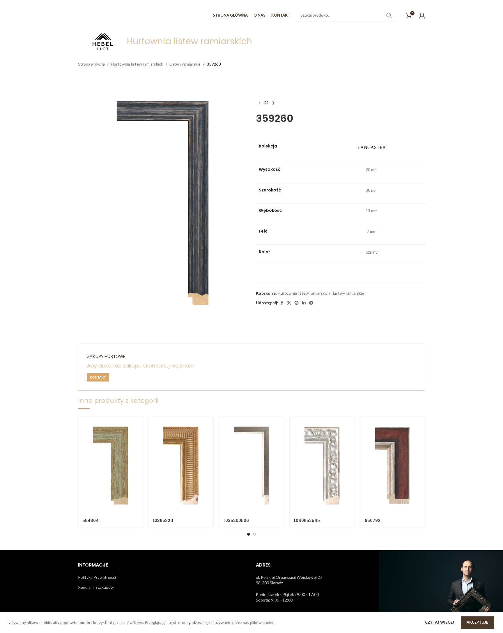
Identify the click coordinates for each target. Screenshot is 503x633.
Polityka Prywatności (97, 577)
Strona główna (91, 63)
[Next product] (273, 103)
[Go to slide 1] (248, 534)
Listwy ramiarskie (185, 63)
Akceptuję (477, 622)
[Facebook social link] (281, 303)
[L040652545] (322, 465)
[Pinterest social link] (296, 303)
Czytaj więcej (440, 622)
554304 (90, 520)
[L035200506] (251, 465)
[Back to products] (266, 103)
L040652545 (307, 520)
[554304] (110, 465)
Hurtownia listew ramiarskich (137, 63)
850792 (372, 520)
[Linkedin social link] (303, 303)
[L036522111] (180, 465)
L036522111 (164, 520)
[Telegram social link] (311, 303)
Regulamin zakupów (96, 587)
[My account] (422, 15)
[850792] (392, 465)
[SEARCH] (389, 15)
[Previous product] (259, 103)
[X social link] (289, 303)
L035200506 (236, 520)
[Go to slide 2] (254, 534)
